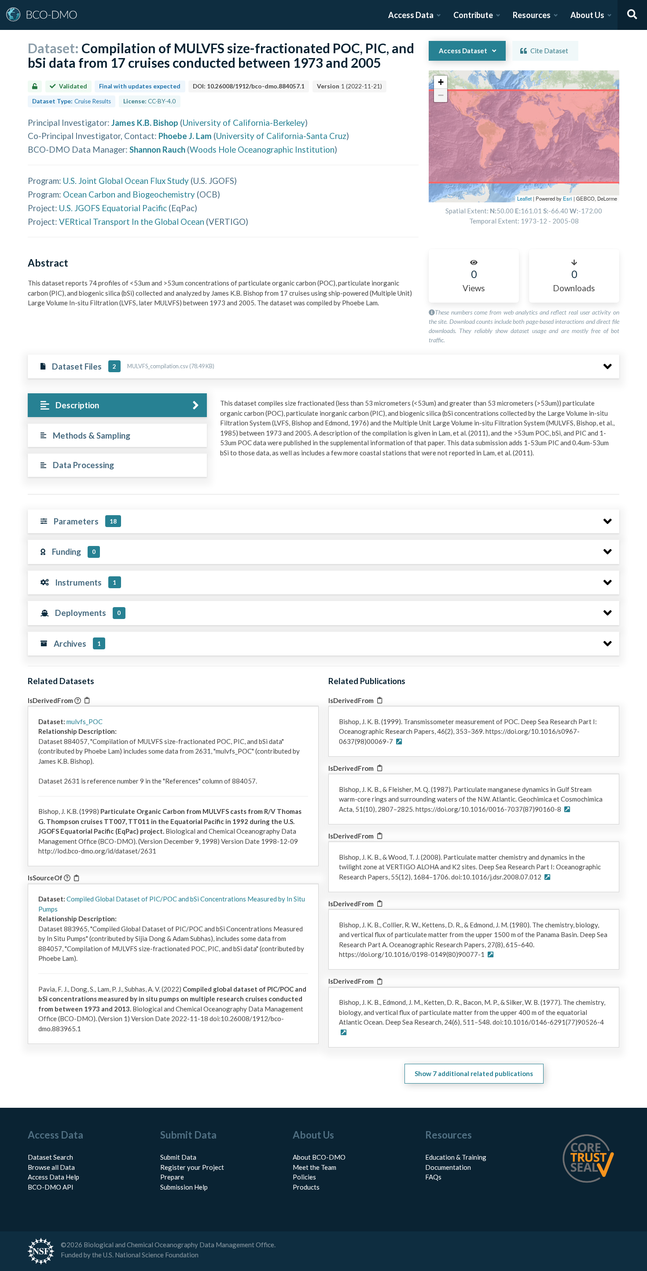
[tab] (117, 405)
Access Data (411, 15)
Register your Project (192, 1167)
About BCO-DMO (319, 1157)
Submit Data (178, 1157)
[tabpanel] (417, 431)
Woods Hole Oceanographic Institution (262, 149)
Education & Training (455, 1157)
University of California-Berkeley (244, 122)
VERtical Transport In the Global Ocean (131, 221)
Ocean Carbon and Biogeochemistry (129, 194)
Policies (304, 1177)
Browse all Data (51, 1167)
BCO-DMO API (51, 1187)
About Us (587, 15)
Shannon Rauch (157, 149)
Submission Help (184, 1187)
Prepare (172, 1177)
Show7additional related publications (474, 1073)
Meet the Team (314, 1167)
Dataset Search (50, 1157)
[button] (440, 82)
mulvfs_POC (84, 721)
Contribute (473, 15)
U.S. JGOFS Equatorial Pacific (113, 208)
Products (306, 1187)
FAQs (433, 1177)
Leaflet (524, 198)
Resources (532, 15)
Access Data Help (53, 1177)
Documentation (448, 1167)
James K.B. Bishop (144, 122)
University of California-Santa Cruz (281, 136)
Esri (567, 198)
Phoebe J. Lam (185, 136)
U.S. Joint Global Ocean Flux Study (126, 181)
